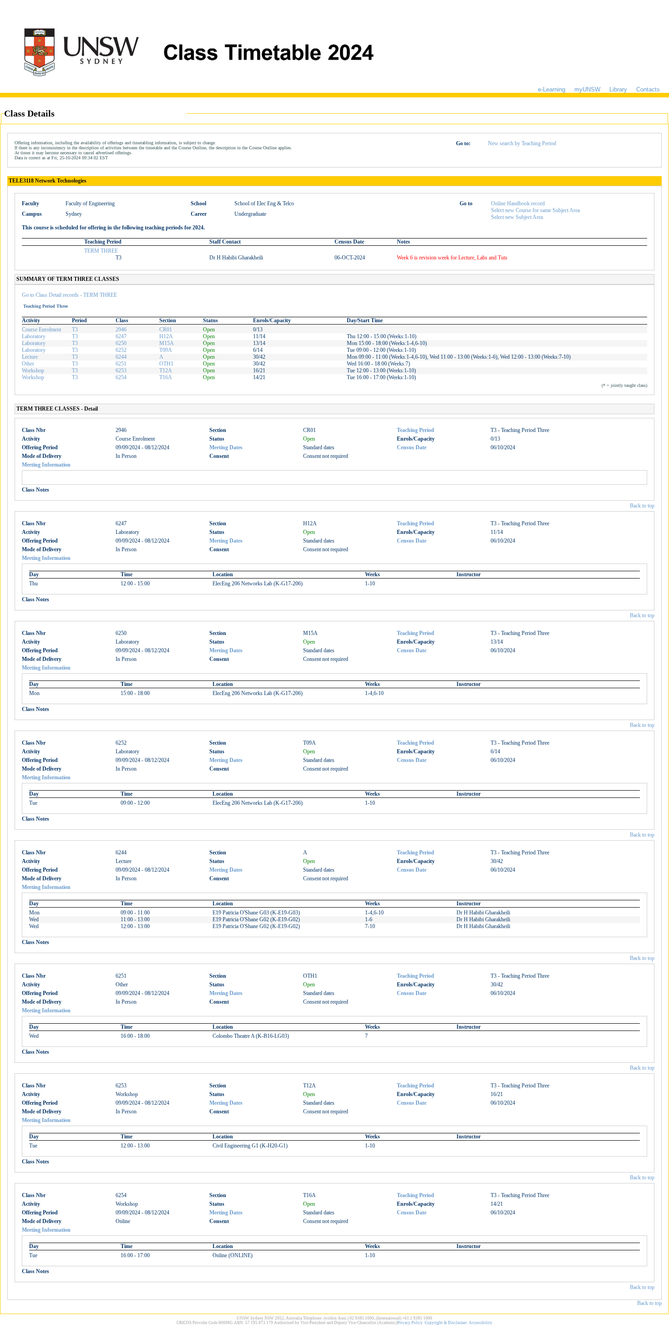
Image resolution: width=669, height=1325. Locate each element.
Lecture (30, 357)
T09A (165, 350)
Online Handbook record (518, 203)
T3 (75, 329)
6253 (121, 370)
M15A (166, 343)
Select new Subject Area (517, 217)
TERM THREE (101, 251)
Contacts (648, 89)
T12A (165, 370)
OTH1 (166, 363)
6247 (121, 336)
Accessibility (480, 1322)
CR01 (165, 329)
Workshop (33, 370)
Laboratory (34, 336)
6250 (121, 343)
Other (28, 363)
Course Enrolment (41, 329)
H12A (166, 336)
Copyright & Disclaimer (446, 1322)
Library (618, 89)
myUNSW (587, 89)
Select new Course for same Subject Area (535, 210)
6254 (121, 377)
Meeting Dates (226, 447)
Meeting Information (46, 465)
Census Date (411, 447)
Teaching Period (415, 430)
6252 (121, 350)
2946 (121, 329)
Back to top (642, 506)
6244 (121, 357)
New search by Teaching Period (522, 143)
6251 (121, 363)
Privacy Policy (410, 1322)
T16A (165, 377)
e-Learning (551, 89)
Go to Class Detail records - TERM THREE (69, 295)
